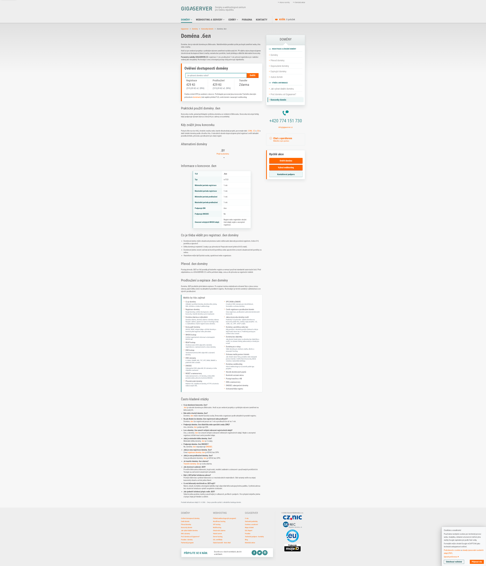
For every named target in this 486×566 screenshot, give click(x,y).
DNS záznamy (201, 360)
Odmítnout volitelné (454, 562)
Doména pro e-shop (240, 348)
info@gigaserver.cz (285, 127)
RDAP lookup (201, 344)
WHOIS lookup (200, 337)
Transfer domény (190, 464)
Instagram (265, 552)
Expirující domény (278, 71)
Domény (195, 29)
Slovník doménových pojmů (236, 372)
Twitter (259, 552)
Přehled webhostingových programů (224, 518)
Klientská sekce (300, 2)
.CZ (253, 131)
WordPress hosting (219, 521)
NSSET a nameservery (200, 375)
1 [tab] (224, 157)
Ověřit (252, 75)
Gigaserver (184, 29)
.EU (258, 131)
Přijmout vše (477, 562)
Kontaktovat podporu (286, 174)
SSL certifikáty (217, 540)
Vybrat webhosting (286, 167)
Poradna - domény (187, 540)
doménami (197, 97)
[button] (285, 139)
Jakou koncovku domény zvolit (241, 320)
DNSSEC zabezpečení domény (237, 385)
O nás (247, 518)
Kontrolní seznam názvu (235, 375)
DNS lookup (200, 352)
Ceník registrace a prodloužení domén (243, 311)
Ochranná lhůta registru (234, 389)
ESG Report (248, 530)
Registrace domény (200, 311)
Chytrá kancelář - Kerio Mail (222, 543)
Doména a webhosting (240, 366)
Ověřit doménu (286, 160)
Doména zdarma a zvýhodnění (202, 320)
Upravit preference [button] (451, 557)
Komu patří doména (201, 329)
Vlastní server (217, 533)
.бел (185, 407)
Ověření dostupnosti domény (190, 518)
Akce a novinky (284, 2)
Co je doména (201, 304)
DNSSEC (201, 368)
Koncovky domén (207, 29)
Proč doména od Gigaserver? (190, 537)
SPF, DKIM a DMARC (239, 304)
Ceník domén (185, 521)
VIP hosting (216, 524)
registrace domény (194, 452)
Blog (246, 540)
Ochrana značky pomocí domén (241, 357)
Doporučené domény (280, 66)
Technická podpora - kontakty (254, 537)
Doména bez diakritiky (242, 340)
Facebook (254, 552)
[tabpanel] (223, 152)
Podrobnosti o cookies (452, 550)
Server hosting (217, 537)
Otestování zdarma (219, 530)
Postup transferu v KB (234, 379)
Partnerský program (187, 543)
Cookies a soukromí (251, 524)
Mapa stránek (249, 527)
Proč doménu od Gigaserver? (283, 94)
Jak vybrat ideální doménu (282, 88)
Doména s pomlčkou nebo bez (242, 330)
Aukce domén (277, 77)
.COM (250, 131)
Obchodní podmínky (251, 521)
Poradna (247, 533)
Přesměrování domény (202, 383)
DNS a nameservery (233, 382)
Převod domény (278, 60)
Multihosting (217, 527)
